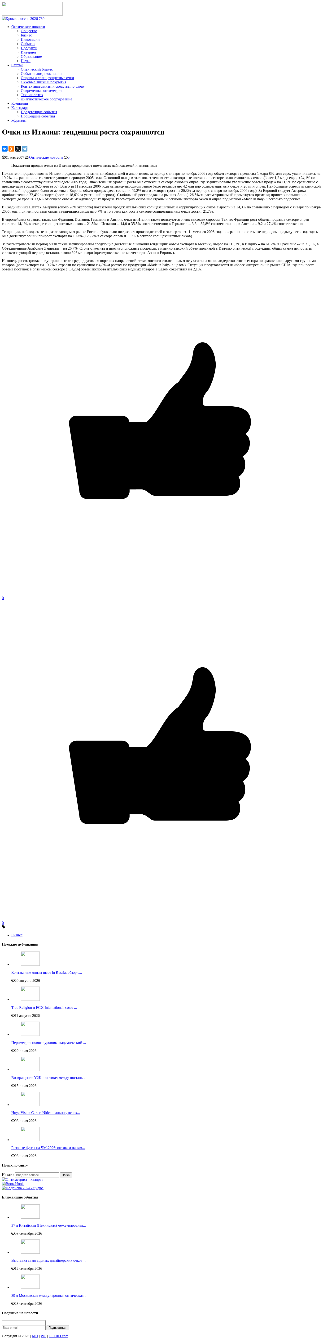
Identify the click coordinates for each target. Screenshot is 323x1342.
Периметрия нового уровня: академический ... (48, 1043)
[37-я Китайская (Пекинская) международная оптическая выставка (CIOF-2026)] (30, 1217)
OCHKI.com (58, 1336)
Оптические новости (28, 27)
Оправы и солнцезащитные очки (47, 78)
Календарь (19, 108)
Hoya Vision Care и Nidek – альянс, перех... (45, 1113)
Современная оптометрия (41, 91)
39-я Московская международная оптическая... (48, 1295)
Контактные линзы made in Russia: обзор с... (46, 972)
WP (43, 1336)
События (28, 44)
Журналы (18, 120)
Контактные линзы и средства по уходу (53, 86)
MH (35, 1336)
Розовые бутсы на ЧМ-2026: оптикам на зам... (48, 1148)
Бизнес (26, 35)
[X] (18, 149)
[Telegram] (24, 149)
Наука (26, 61)
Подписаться (57, 1327)
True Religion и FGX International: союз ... (44, 1007)
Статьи (17, 65)
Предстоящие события (39, 112)
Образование (31, 56)
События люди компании (41, 74)
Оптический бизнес (37, 69)
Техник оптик (32, 95)
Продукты (29, 48)
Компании (19, 103)
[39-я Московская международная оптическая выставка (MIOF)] (30, 1287)
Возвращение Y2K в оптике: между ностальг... (49, 1078)
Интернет (28, 52)
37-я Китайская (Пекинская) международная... (48, 1225)
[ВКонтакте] (5, 149)
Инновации (30, 39)
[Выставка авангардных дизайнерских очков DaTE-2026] (30, 1252)
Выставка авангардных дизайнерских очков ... (48, 1260)
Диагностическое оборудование (46, 99)
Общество (29, 31)
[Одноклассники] (11, 149)
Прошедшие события (38, 116)
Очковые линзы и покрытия (43, 82)
